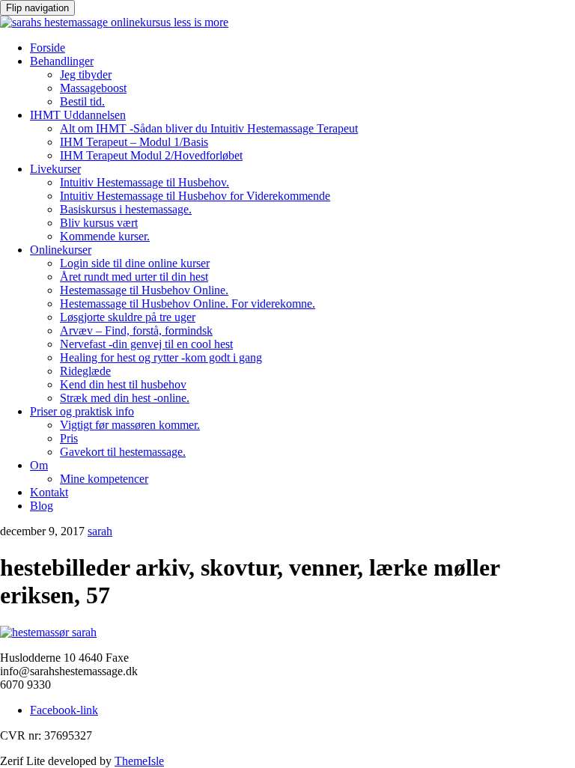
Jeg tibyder (86, 74)
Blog (41, 505)
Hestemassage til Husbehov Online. (144, 290)
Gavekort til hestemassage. (123, 451)
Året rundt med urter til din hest (134, 276)
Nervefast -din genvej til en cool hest (146, 344)
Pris (69, 438)
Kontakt (49, 492)
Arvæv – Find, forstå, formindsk (136, 330)
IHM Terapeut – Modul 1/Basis (134, 141)
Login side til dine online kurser (135, 263)
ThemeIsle (139, 761)
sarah (100, 531)
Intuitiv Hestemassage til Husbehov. (144, 182)
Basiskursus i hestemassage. (126, 209)
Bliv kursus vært (99, 222)
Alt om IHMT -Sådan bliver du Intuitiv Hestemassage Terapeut (209, 128)
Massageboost (93, 88)
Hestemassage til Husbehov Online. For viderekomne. (187, 303)
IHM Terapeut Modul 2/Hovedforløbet (151, 155)
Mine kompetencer (104, 478)
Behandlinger (62, 61)
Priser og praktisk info (82, 411)
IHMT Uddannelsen (78, 115)
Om (39, 465)
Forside (47, 47)
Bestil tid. (82, 101)
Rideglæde (85, 371)
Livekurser (55, 168)
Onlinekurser (60, 249)
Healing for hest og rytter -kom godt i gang (161, 357)
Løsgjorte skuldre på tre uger (127, 317)
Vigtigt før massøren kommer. (130, 424)
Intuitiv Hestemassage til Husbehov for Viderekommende (195, 195)
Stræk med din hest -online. (124, 397)
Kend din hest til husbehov (123, 384)
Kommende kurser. (105, 236)
